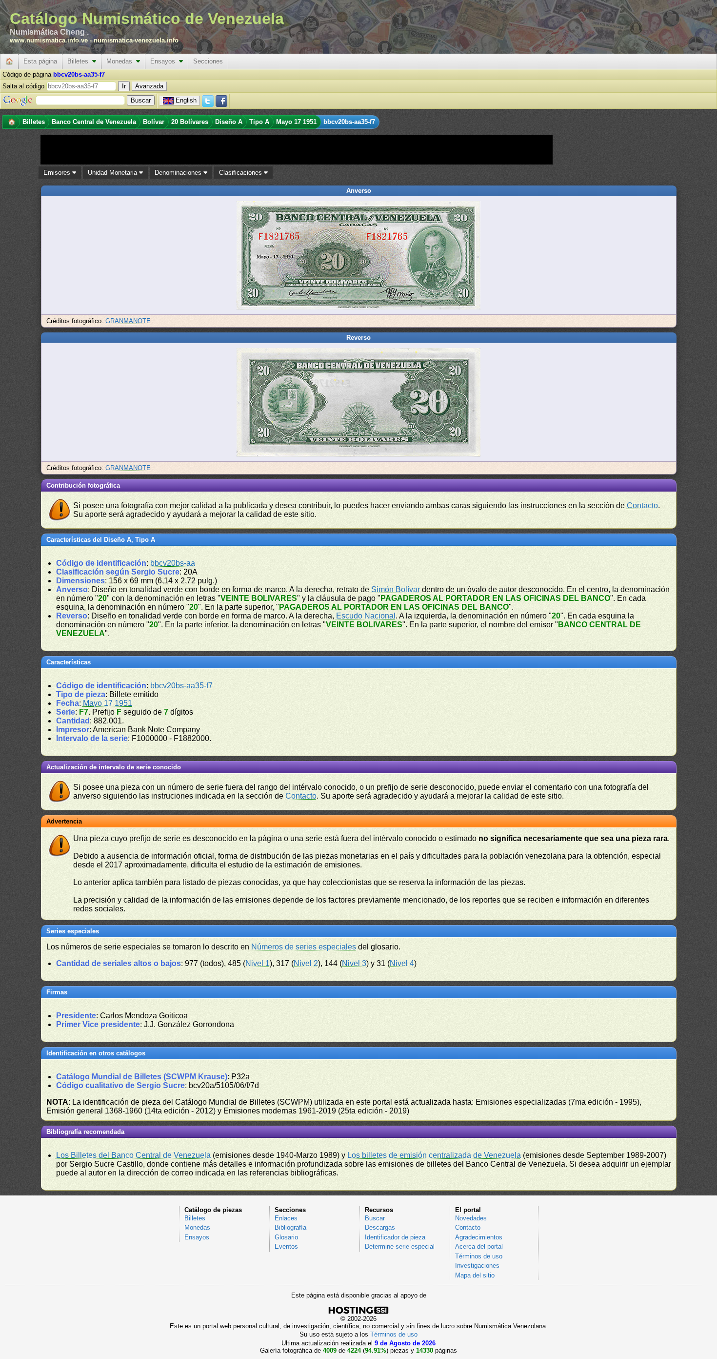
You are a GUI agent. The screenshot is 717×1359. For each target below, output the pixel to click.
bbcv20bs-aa (172, 563)
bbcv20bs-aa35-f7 (181, 685)
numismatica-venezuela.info (136, 40)
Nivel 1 (257, 963)
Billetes (79, 61)
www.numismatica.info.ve (49, 40)
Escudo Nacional (366, 616)
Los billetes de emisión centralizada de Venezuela (434, 1155)
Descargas (380, 1227)
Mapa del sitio (475, 1275)
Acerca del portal (479, 1246)
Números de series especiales (303, 947)
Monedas (121, 61)
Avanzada (149, 86)
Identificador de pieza (395, 1237)
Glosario (286, 1237)
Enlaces (286, 1218)
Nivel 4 (402, 963)
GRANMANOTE (128, 321)
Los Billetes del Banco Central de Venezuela (133, 1155)
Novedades (471, 1218)
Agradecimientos (478, 1237)
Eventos (286, 1246)
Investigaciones (477, 1265)
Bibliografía (290, 1227)
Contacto (642, 505)
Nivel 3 (354, 963)
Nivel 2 (306, 963)
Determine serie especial (400, 1246)
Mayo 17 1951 (107, 703)
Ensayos (164, 61)
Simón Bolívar (395, 589)
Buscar (375, 1218)
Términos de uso (478, 1256)
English (186, 100)
